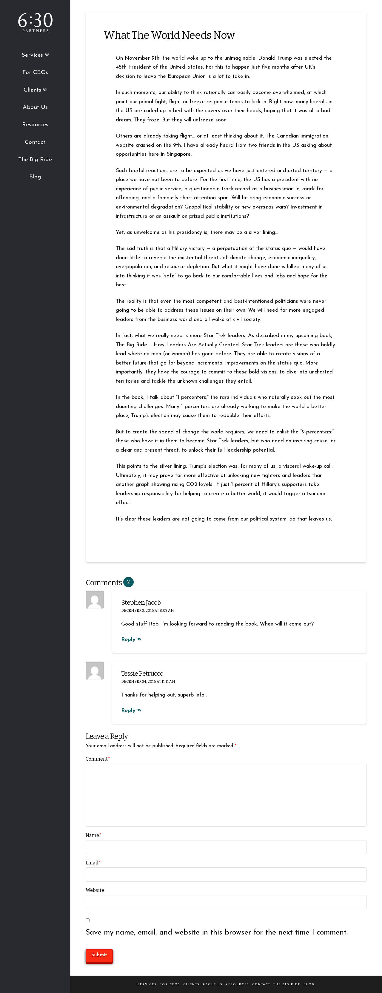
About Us (213, 984)
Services (147, 984)
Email (93, 863)
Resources (237, 984)
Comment (98, 759)
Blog (309, 984)
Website (95, 890)
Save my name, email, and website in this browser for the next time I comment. (217, 932)
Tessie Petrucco (142, 673)
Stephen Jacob (141, 602)
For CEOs (170, 984)
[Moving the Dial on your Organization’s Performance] (35, 24)
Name (94, 835)
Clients (191, 984)
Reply (129, 639)
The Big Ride (287, 984)
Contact (261, 984)
